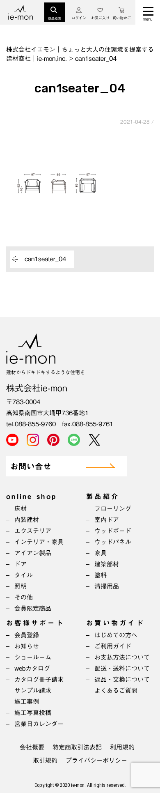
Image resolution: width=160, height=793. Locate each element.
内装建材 (26, 520)
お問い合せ (30, 466)
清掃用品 (106, 586)
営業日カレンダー (39, 724)
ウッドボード (112, 531)
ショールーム (32, 657)
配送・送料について (122, 668)
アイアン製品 (32, 553)
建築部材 (106, 564)
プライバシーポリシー (96, 760)
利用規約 (122, 747)
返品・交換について (122, 679)
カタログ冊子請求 (39, 679)
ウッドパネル (112, 542)
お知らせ (26, 646)
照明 (20, 586)
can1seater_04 (45, 259)
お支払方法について (122, 657)
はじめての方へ (115, 635)
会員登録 (26, 635)
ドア (20, 564)
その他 (23, 597)
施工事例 (26, 702)
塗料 (100, 575)
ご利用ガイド (112, 646)
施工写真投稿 (32, 713)
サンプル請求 (32, 690)
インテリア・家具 (39, 542)
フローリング (112, 509)
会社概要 (32, 747)
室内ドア (106, 520)
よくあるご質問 (115, 690)
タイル (23, 575)
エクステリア (32, 531)
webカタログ (32, 668)
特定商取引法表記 (77, 747)
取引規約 (45, 760)
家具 (100, 553)
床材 (20, 509)
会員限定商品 (32, 608)
